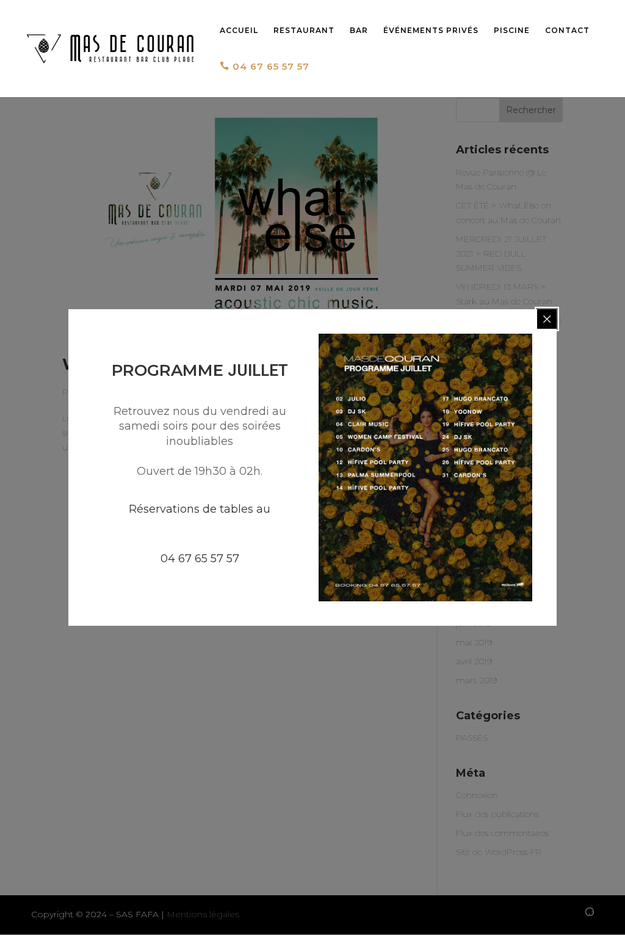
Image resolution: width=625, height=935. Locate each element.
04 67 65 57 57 (264, 66)
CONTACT (567, 30)
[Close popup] (547, 319)
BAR (359, 30)
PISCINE (512, 30)
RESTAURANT (303, 30)
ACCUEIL (239, 30)
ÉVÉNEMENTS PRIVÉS (431, 30)
